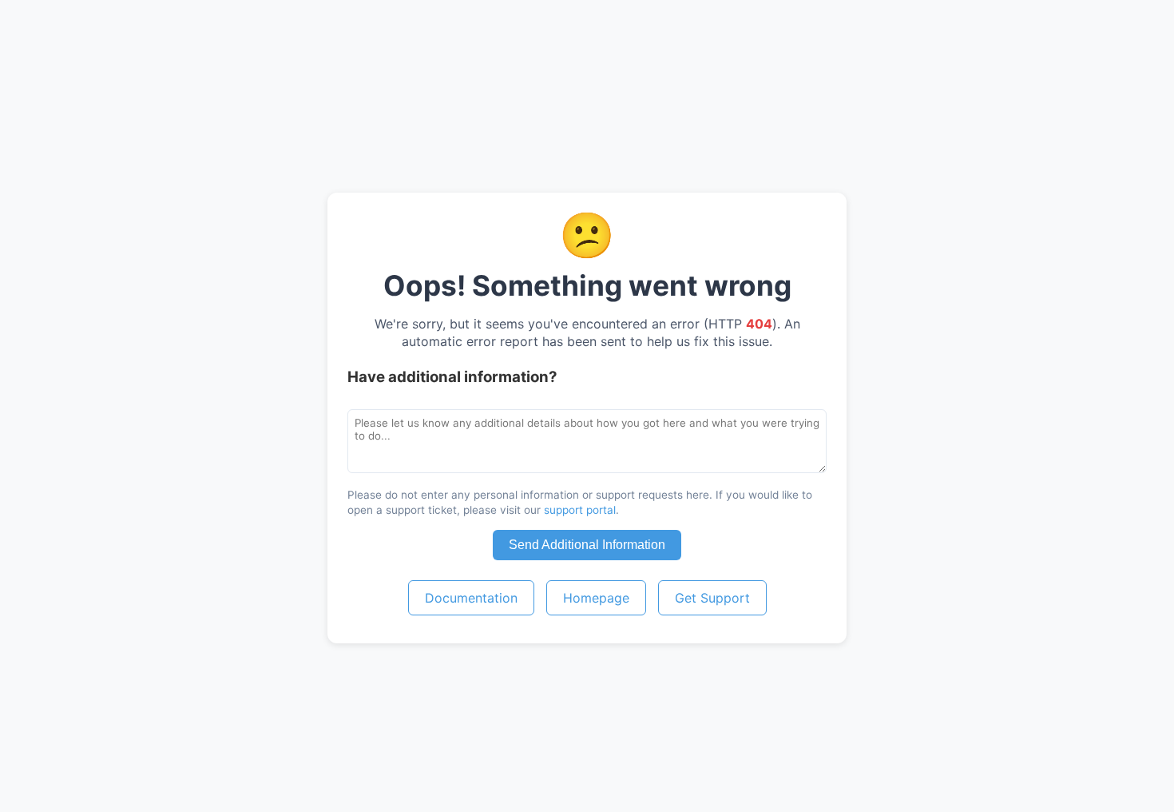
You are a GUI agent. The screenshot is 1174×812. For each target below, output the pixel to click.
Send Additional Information (587, 544)
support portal (580, 510)
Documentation (471, 598)
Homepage (596, 598)
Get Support (712, 598)
